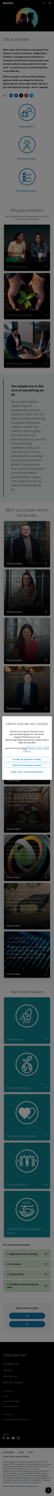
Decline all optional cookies (27, 765)
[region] (27, 748)
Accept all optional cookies (27, 759)
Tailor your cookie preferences (27, 771)
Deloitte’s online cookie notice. (36, 749)
